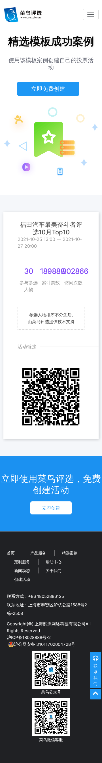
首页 (11, 552)
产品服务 (38, 552)
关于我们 (53, 570)
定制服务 (22, 561)
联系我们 (95, 674)
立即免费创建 (48, 88)
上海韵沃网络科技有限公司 (60, 624)
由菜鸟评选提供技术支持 (51, 321)
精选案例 (70, 552)
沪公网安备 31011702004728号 (44, 644)
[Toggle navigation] (91, 14)
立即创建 (51, 508)
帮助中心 (53, 561)
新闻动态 (22, 570)
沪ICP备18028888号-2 (29, 637)
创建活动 (22, 579)
